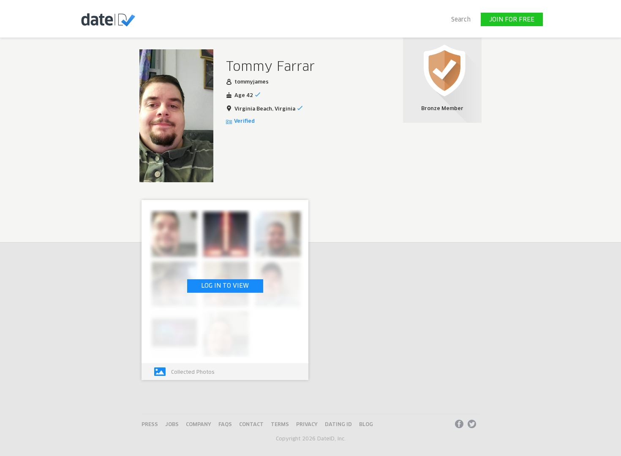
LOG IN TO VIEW (225, 286)
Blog (366, 424)
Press (150, 424)
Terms (280, 424)
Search (461, 20)
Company (198, 424)
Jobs (172, 424)
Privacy (307, 424)
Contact (251, 424)
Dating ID (338, 424)
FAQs (225, 424)
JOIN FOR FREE (511, 20)
